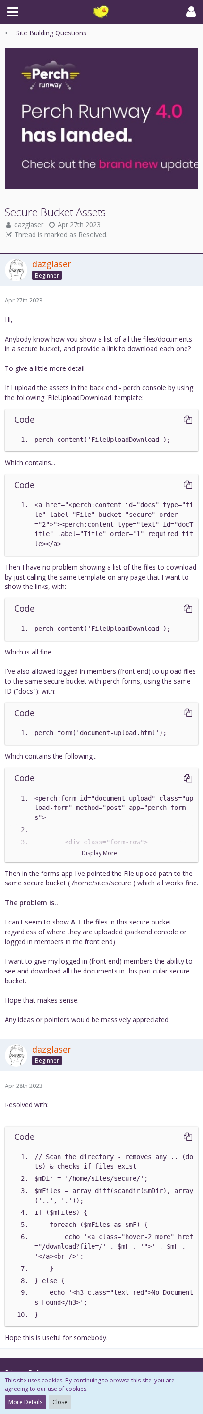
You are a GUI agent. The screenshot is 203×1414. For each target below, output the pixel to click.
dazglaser (28, 224)
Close (60, 1402)
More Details (25, 1402)
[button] (13, 11)
